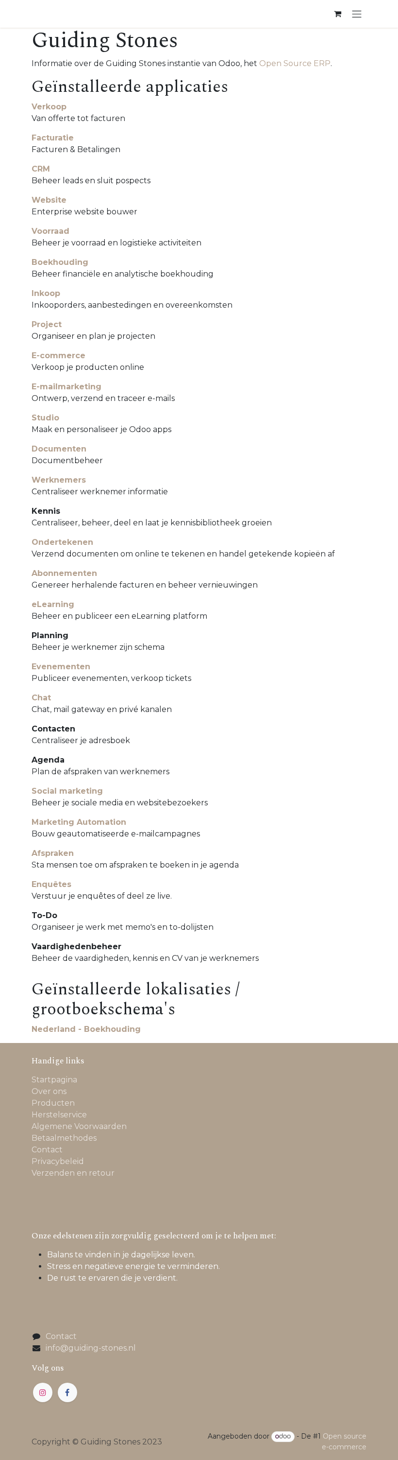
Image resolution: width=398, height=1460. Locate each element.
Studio (45, 417)
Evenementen (61, 666)
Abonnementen (64, 573)
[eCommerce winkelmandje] (337, 13)
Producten (53, 1103)
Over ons (49, 1091)
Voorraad (50, 231)
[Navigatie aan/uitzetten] (356, 14)
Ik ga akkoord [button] (336, 1444)
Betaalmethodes (64, 1138)
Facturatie (53, 137)
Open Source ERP (295, 63)
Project (47, 324)
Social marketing (67, 791)
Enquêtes (51, 884)
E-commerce (58, 355)
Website (49, 200)
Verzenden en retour (73, 1173)
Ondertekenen (62, 542)
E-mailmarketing (66, 386)
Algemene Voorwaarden (79, 1126)
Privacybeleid (58, 1161)
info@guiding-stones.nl (91, 1348)
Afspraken (53, 853)
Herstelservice (59, 1114)
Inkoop (46, 293)
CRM (41, 169)
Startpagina (54, 1079)
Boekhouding (60, 262)
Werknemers (59, 480)
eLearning (53, 604)
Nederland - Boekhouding (86, 1029)
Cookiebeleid (86, 1414)
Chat (41, 697)
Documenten (59, 448)
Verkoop (49, 106)
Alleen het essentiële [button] (263, 1444)
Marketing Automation (79, 822)
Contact (47, 1149)
